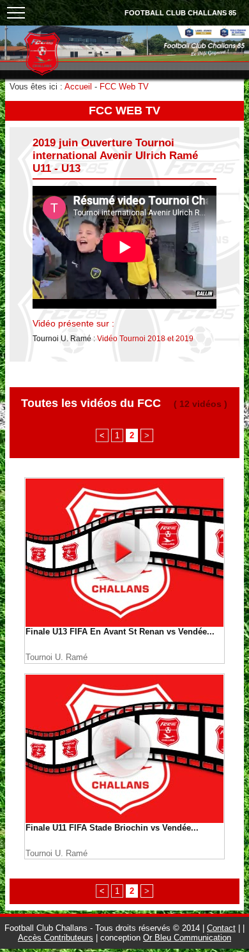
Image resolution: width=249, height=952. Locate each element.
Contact (221, 928)
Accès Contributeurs (55, 937)
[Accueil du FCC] (42, 73)
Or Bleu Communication (187, 937)
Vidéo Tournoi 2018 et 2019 (145, 338)
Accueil (78, 86)
